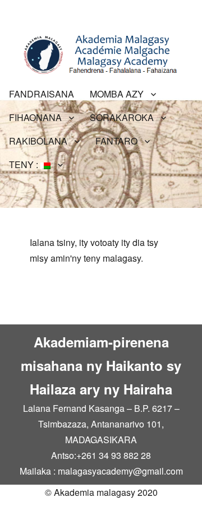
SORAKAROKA (122, 117)
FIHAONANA (35, 117)
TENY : (24, 164)
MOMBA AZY (117, 93)
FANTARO (116, 140)
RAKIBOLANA (38, 140)
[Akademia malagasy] (100, 53)
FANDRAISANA (41, 93)
